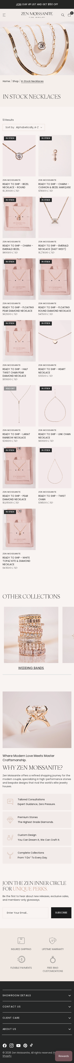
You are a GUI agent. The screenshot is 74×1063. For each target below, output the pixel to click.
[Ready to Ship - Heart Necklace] (54, 341)
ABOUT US (9, 1029)
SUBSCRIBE (61, 912)
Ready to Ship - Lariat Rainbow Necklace (16, 436)
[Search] (63, 15)
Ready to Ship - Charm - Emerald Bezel (18, 247)
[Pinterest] (25, 1046)
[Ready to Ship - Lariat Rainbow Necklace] (19, 406)
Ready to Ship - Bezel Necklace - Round (16, 185)
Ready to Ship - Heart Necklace (52, 371)
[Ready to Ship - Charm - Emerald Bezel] (19, 217)
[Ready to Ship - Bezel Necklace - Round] (19, 155)
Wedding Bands (31, 668)
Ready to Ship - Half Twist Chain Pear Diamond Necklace (15, 373)
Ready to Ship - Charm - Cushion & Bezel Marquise (54, 185)
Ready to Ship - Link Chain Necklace (54, 436)
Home (6, 81)
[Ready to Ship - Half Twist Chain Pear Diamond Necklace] (19, 341)
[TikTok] (32, 1046)
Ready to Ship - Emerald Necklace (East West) (53, 247)
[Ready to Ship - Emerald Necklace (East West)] (54, 217)
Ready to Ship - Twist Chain (52, 497)
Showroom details (17, 995)
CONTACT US (12, 1006)
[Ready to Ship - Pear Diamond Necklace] (19, 467)
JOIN (18, 4)
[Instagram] (11, 1046)
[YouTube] (18, 1046)
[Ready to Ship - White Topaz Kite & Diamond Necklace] (19, 529)
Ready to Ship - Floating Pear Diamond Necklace (18, 309)
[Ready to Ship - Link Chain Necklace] (54, 406)
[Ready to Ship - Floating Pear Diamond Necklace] (19, 279)
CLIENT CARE (11, 1018)
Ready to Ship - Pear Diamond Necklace (15, 497)
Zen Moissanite (12, 180)
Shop (16, 81)
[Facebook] (5, 1046)
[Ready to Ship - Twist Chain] (54, 467)
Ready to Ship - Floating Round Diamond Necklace (54, 309)
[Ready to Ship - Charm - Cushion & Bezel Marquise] (54, 155)
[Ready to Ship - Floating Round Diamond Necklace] (54, 279)
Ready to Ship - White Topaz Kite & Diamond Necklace (16, 561)
